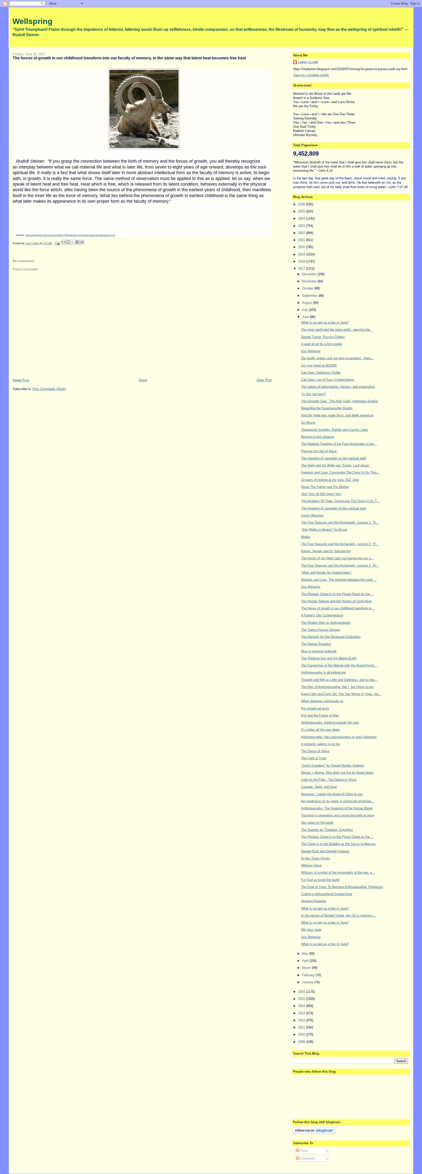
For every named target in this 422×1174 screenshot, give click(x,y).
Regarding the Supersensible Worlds (326, 408)
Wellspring (32, 21)
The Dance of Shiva (315, 751)
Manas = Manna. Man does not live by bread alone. (337, 772)
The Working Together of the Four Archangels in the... (339, 444)
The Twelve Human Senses (320, 630)
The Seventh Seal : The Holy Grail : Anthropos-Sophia (339, 401)
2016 (302, 992)
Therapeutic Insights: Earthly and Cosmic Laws (334, 430)
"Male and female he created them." (326, 572)
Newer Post (21, 380)
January (308, 982)
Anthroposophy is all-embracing (323, 672)
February (309, 975)
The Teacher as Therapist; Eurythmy (327, 830)
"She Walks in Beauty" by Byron (324, 529)
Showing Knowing (313, 901)
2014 (302, 1006)
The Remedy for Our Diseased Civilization (330, 637)
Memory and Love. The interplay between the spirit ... (339, 580)
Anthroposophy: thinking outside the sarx (330, 722)
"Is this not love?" (313, 394)
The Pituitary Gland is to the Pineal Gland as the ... (337, 594)
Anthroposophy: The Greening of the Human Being (336, 808)
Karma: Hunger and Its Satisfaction (326, 551)
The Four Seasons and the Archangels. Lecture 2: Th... (340, 544)
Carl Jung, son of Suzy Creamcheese (327, 379)
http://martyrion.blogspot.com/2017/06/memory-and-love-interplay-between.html (70, 235)
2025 (302, 211)
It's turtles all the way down (320, 729)
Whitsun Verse (311, 865)
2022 (302, 233)
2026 (302, 204)
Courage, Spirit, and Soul (319, 787)
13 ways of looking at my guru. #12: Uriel (330, 480)
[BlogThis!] (68, 242)
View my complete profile (311, 75)
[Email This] (63, 242)
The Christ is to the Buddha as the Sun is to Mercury (338, 844)
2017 (302, 268)
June (306, 317)
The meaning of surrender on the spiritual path (333, 458)
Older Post (264, 380)
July (305, 310)
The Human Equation (316, 644)
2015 (302, 999)
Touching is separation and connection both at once (337, 815)
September (310, 295)
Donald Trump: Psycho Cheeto (323, 337)
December (309, 274)
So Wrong (308, 422)
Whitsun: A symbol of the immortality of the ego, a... (338, 872)
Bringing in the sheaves (317, 437)
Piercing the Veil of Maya (319, 451)
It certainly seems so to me (320, 744)
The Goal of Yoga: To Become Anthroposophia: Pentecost (342, 887)
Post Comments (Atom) (49, 389)
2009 (302, 1042)
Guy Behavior (310, 351)
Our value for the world (317, 823)
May (305, 953)
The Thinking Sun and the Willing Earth (328, 658)
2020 (302, 247)
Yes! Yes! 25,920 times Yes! (321, 494)
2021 (302, 240)
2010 (302, 1034)
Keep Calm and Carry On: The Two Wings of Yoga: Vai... (341, 694)
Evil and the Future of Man (320, 715)
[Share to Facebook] (77, 242)
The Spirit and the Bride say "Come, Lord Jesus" (335, 465)
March (307, 968)
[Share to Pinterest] (82, 242)
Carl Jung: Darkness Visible (320, 372)
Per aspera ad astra (315, 708)
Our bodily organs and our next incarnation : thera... (337, 358)
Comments (307, 1158)
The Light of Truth (313, 758)
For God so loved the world (320, 880)
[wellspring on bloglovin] (314, 1133)
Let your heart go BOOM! (319, 365)
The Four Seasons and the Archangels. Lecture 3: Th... (340, 522)
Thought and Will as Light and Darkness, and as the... (339, 680)
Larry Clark (308, 62)
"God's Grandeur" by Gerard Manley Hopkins (332, 765)
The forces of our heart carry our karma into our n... (337, 558)
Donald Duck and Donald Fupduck (325, 851)
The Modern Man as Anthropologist (325, 622)
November (309, 281)
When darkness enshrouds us (322, 701)
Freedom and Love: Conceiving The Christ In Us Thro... (340, 472)
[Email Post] (57, 243)
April (305, 960)
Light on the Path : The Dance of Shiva (328, 780)
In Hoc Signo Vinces (315, 858)
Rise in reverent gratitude (319, 651)
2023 (302, 226)
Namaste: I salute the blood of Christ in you (332, 794)
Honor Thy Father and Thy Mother (325, 487)
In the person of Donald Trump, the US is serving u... (338, 915)
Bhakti (305, 537)
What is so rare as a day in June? (325, 322)
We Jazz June (311, 929)
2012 (302, 1020)
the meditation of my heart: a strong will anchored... (337, 801)
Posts (303, 1151)
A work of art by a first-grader (321, 344)
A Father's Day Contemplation (322, 615)
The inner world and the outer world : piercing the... (337, 329)
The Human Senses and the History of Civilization (336, 601)
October (308, 288)
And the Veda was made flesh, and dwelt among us (337, 415)
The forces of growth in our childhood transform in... (337, 608)
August (307, 303)
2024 (302, 218)
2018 (302, 261)
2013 (302, 1013)
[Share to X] (72, 242)
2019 (302, 254)
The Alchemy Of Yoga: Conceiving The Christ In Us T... (340, 501)
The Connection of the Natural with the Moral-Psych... (339, 665)
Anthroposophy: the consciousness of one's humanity (339, 737)
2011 (302, 1027)
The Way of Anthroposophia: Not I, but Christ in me (337, 687)
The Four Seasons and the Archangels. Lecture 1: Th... (340, 565)
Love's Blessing (312, 515)
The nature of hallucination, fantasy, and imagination (338, 387)
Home (143, 380)
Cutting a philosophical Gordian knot (326, 894)
